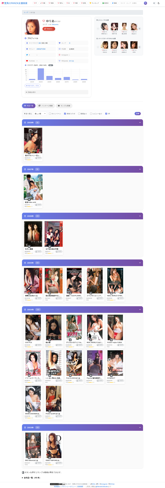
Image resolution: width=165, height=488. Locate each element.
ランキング (95, 3)
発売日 (106, 3)
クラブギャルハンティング (96, 296)
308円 (80, 298)
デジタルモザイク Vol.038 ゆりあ (78, 342)
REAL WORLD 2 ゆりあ (95, 342)
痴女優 (48, 342)
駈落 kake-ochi (30, 202)
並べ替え (28, 114)
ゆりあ (71, 61)
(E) (116, 50)
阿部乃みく (104, 34)
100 (76, 3)
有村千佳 (114, 34)
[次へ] (139, 28)
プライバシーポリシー (68, 486)
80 (104, 32)
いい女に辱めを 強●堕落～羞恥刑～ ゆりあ (61, 378)
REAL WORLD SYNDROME (116, 296)
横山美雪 (124, 34)
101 (61, 3)
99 (44, 3)
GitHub (112, 484)
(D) (126, 50)
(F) (136, 50)
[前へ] (98, 28)
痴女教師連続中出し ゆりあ (55, 296)
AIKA (134, 52)
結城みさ (124, 52)
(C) (106, 32)
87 (124, 50)
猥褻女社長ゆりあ (31, 296)
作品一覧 (29, 106)
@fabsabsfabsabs (102, 486)
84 (40, 43)
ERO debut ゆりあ (31, 460)
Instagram (104, 484)
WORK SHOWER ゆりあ (33, 414)
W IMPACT (111, 378)
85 (114, 32)
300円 (39, 204)
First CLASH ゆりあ (73, 378)
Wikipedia (55, 24)
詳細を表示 (32, 92)
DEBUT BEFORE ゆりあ (54, 460)
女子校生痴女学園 (52, 249)
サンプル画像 (65, 106)
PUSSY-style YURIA (114, 342)
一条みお (104, 52)
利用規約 (57, 486)
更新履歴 (80, 486)
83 (104, 50)
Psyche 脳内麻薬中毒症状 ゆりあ (98, 378)
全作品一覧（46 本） (32, 478)
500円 (39, 158)
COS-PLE (28, 342)
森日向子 (114, 52)
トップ (26, 12)
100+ (52, 3)
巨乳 (84, 3)
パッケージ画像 (47, 106)
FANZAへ (50, 29)
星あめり (134, 34)
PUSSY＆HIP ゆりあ (53, 414)
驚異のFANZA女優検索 (15, 3)
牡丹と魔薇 (29, 249)
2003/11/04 (41, 49)
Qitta (93, 484)
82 (124, 32)
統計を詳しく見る (33, 85)
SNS (115, 3)
